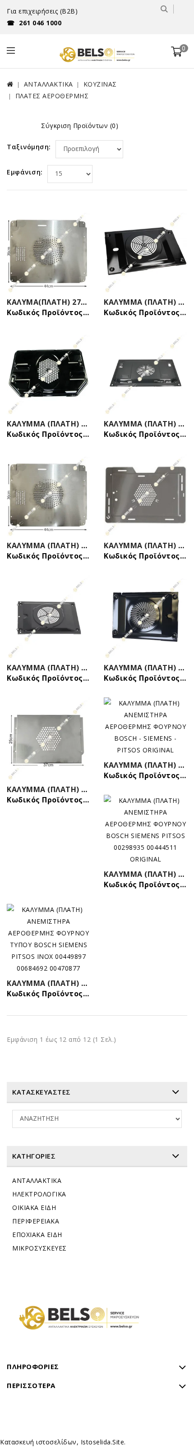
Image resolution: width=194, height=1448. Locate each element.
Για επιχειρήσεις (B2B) (42, 11)
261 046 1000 (34, 22)
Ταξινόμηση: (29, 146)
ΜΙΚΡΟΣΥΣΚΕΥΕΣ (39, 1248)
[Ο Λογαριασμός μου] (181, 8)
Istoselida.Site (103, 1442)
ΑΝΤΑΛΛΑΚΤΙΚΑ (48, 84)
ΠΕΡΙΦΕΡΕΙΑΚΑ (35, 1221)
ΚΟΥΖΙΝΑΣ (100, 84)
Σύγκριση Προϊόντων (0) (79, 125)
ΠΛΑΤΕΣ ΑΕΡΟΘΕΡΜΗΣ (52, 96)
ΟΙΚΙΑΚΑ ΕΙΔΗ (34, 1207)
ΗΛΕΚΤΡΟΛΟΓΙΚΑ (39, 1194)
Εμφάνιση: (25, 172)
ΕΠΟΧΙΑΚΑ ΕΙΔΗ (37, 1234)
